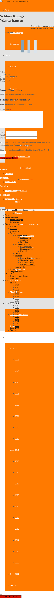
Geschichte (14, 89)
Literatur (18, 213)
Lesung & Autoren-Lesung (30, 224)
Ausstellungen (25, 238)
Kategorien (14, 222)
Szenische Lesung (27, 262)
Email (2, 135)
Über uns (13, 229)
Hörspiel (23, 190)
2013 (17, 518)
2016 (17, 484)
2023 (17, 393)
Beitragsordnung (11, 191)
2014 (17, 506)
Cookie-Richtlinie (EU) (13, 199)
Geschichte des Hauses (19, 315)
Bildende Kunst (21, 235)
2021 (17, 416)
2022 (17, 405)
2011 (17, 540)
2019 (17, 439)
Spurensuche (20, 267)
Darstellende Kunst (22, 157)
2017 (17, 472)
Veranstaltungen (11, 217)
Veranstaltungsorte (45, 26)
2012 (17, 529)
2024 (17, 382)
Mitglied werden (16, 271)
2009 (17, 563)
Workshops (24, 242)
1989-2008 (14, 574)
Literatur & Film (26, 179)
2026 (17, 360)
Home (33, 26)
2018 (17, 461)
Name (2, 132)
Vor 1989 (13, 585)
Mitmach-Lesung (27, 260)
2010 (17, 551)
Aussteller (8, 182)
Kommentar (5, 110)
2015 (17, 495)
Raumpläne (14, 326)
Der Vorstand (15, 281)
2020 (17, 427)
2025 (17, 371)
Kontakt (13, 226)
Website (3, 138)
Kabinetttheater (26, 168)
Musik (17, 202)
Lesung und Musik (27, 265)
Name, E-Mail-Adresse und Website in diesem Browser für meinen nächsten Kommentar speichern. (25, 144)
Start (7, 10)
